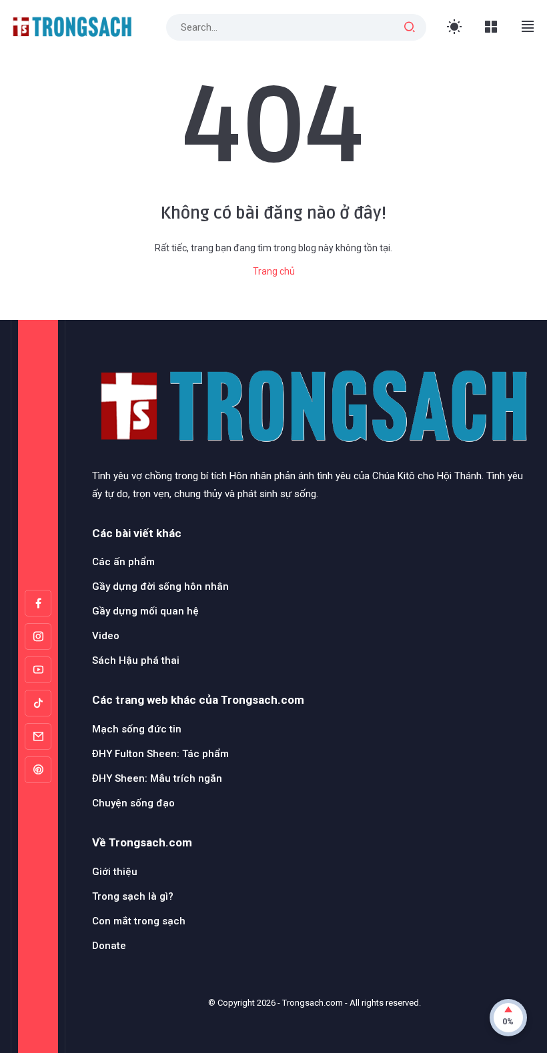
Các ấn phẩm (123, 562)
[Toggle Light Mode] (454, 27)
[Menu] (491, 27)
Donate (109, 946)
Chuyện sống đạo (133, 803)
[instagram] (38, 636)
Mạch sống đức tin (136, 729)
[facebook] (38, 603)
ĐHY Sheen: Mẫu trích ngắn (157, 778)
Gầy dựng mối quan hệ (145, 611)
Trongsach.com (312, 1003)
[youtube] (38, 669)
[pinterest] (38, 769)
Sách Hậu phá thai (135, 660)
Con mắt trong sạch (138, 921)
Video (105, 636)
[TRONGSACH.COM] (71, 26)
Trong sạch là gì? (132, 896)
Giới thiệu (114, 872)
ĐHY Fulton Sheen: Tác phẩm (160, 754)
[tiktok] (38, 703)
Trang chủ (274, 271)
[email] (38, 736)
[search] (409, 27)
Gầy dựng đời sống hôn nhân (160, 586)
